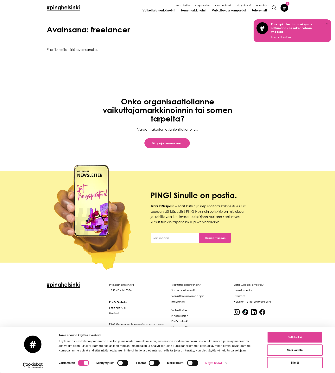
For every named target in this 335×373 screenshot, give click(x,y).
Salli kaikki (295, 337)
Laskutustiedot (243, 290)
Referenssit (259, 10)
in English (261, 5)
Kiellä (295, 362)
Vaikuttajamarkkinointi (158, 10)
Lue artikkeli (291, 30)
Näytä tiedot (213, 363)
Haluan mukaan (215, 237)
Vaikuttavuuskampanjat (229, 10)
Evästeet (239, 296)
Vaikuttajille (182, 5)
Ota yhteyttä (243, 5)
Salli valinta (295, 350)
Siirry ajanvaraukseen (167, 143)
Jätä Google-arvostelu (249, 284)
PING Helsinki (223, 5)
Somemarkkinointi (193, 10)
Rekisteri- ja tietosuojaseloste (252, 301)
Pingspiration (202, 5)
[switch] (122, 363)
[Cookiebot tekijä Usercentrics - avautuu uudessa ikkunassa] (33, 365)
